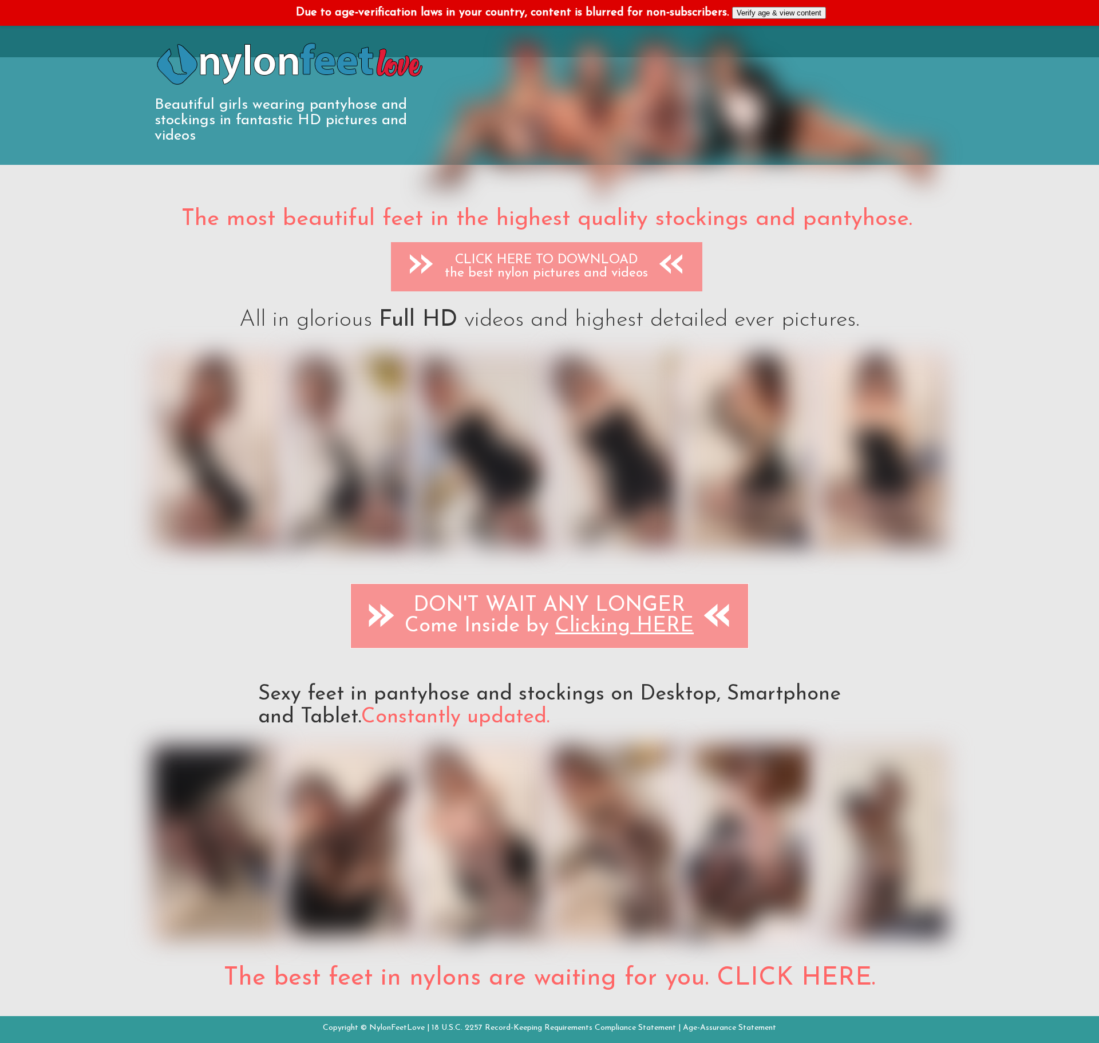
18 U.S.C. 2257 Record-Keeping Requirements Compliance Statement (554, 1028)
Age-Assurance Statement (729, 1028)
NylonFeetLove (397, 1028)
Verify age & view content (779, 13)
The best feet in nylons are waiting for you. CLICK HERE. (549, 978)
